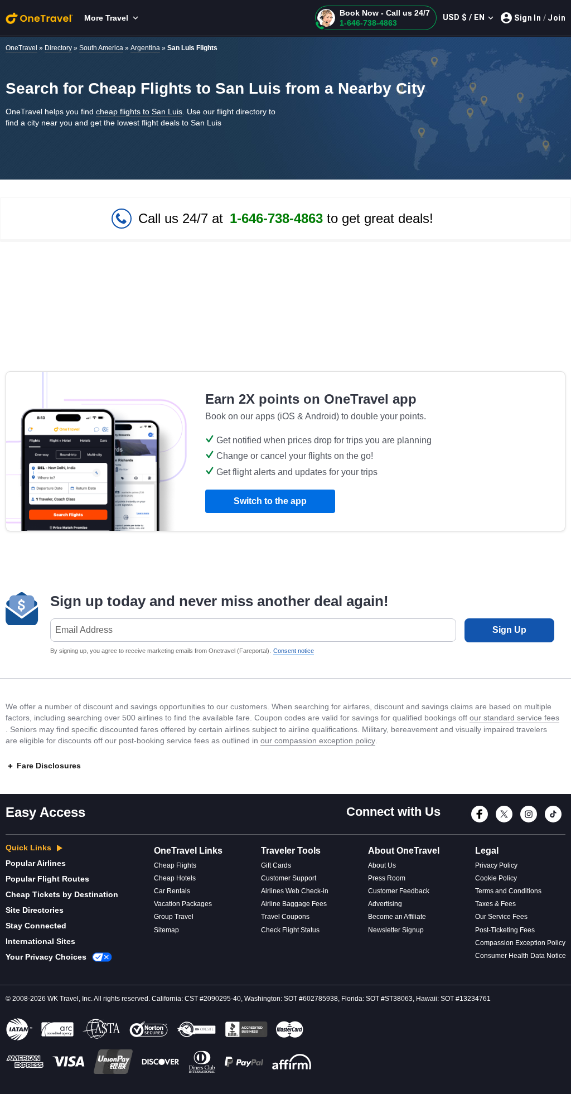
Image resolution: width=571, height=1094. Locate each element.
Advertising (385, 904)
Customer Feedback (398, 891)
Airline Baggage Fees (294, 904)
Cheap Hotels (175, 878)
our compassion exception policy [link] (317, 740)
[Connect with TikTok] (553, 821)
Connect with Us (393, 812)
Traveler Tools (291, 850)
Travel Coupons (285, 917)
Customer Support (288, 878)
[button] (376, 18)
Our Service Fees (501, 917)
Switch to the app (270, 501)
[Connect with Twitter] (504, 821)
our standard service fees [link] (514, 717)
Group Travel (173, 917)
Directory (58, 48)
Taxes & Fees (495, 904)
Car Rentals (172, 891)
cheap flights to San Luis (139, 111)
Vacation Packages (183, 904)
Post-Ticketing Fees (505, 930)
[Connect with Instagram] (528, 821)
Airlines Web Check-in (294, 891)
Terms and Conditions (508, 891)
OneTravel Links (188, 850)
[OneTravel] (39, 18)
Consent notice (293, 650)
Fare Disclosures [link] (49, 765)
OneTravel (21, 48)
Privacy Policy (496, 865)
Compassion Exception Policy (520, 943)
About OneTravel (403, 850)
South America (101, 48)
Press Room (386, 878)
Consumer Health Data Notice (520, 956)
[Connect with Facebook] (479, 821)
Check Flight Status (290, 930)
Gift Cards (276, 865)
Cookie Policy (496, 878)
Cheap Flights (175, 865)
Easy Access (45, 812)
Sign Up (509, 630)
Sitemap (166, 930)
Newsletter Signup (396, 930)
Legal (487, 850)
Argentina (145, 48)
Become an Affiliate (397, 917)
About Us (382, 865)
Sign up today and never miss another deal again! (219, 601)
